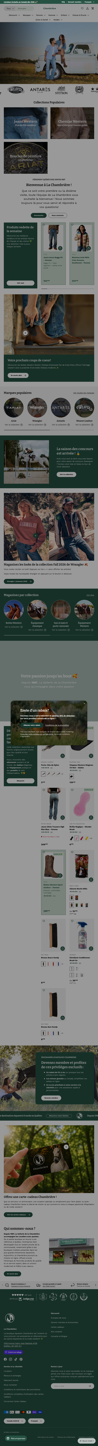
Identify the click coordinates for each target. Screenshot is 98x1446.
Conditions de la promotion (57, 725)
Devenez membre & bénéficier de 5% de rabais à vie (25, 2)
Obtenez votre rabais (32, 725)
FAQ (63, 2)
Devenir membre (74, 2)
